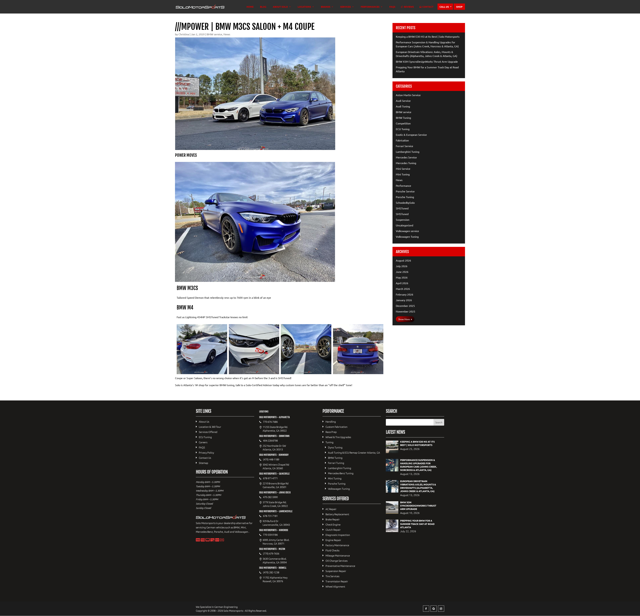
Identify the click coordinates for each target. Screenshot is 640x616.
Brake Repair (333, 519)
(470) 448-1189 (271, 459)
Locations (304, 6)
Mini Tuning (403, 174)
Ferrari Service (404, 146)
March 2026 (403, 288)
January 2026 (404, 300)
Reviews (409, 6)
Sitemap (203, 463)
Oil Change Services (337, 560)
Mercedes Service (406, 157)
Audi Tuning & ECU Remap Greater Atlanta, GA (354, 452)
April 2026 (402, 283)
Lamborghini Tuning (407, 151)
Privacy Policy (206, 452)
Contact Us (205, 457)
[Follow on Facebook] (426, 609)
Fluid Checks (332, 550)
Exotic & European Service (411, 134)
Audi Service (403, 100)
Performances (370, 6)
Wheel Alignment (335, 586)
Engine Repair (333, 540)
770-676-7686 (270, 421)
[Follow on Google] (433, 609)
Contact (428, 6)
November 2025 (405, 311)
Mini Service (403, 168)
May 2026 (402, 277)
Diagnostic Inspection (338, 535)
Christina (183, 34)
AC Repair (331, 509)
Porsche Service (405, 191)
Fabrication (402, 140)
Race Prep (331, 432)
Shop (459, 6)
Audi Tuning (403, 106)
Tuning (330, 442)
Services (345, 6)
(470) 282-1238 (271, 572)
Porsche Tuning (405, 197)
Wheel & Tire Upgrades (338, 437)
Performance (403, 185)
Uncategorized (404, 225)
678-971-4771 (270, 478)
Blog (263, 6)
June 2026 (402, 271)
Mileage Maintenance (338, 555)
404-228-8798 (270, 440)
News (227, 34)
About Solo (280, 6)
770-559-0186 (270, 534)
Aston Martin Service (408, 95)
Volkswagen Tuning (407, 236)
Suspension (402, 219)
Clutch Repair (333, 529)
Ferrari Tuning (336, 463)
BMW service (214, 34)
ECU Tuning (403, 129)
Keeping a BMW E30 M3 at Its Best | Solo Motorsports (428, 36)
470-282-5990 (270, 497)
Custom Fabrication (337, 426)
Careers (203, 442)
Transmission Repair (337, 581)
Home (250, 6)
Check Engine (333, 524)
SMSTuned (402, 208)
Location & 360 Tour (210, 426)
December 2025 (405, 305)
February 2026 (404, 294)
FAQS (392, 6)
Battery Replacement (337, 514)
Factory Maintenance (337, 545)
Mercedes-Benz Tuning (341, 473)
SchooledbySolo (405, 202)
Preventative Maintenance (340, 566)
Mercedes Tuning (406, 163)
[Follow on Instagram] (441, 609)
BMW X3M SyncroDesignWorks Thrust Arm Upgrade (427, 61)
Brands (325, 6)
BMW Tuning (403, 117)
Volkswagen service (407, 231)
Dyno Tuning (335, 447)
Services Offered (208, 432)
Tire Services (332, 576)
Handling (331, 421)
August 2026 (403, 260)
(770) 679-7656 (271, 553)
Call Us (444, 6)
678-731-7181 (270, 516)
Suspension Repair (336, 571)
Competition (403, 123)
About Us (204, 421)
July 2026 (401, 266)
